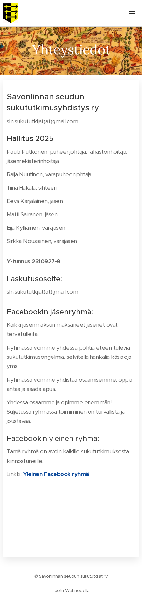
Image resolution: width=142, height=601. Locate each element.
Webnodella (77, 590)
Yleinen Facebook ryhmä (56, 474)
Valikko (132, 13)
